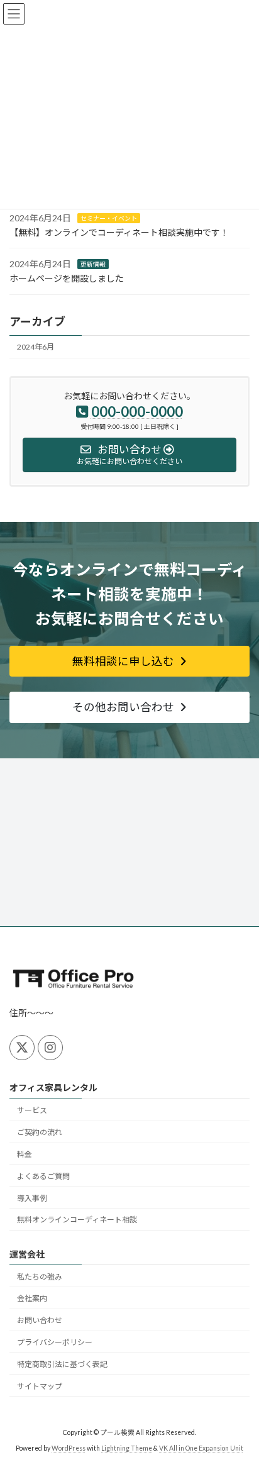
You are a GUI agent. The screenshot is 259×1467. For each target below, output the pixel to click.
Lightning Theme (126, 1448)
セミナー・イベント (108, 218)
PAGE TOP (240, 1409)
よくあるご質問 (43, 1175)
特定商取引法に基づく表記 (62, 1363)
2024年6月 (35, 347)
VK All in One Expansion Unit (201, 1448)
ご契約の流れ (39, 1132)
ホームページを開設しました (66, 278)
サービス (32, 1110)
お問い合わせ (39, 1320)
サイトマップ (39, 1385)
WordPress (68, 1448)
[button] (129, 661)
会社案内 (32, 1298)
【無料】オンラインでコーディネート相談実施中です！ (119, 232)
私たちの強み (39, 1276)
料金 (24, 1154)
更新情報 (93, 264)
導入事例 (32, 1197)
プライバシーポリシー (54, 1342)
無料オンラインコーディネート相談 (77, 1219)
